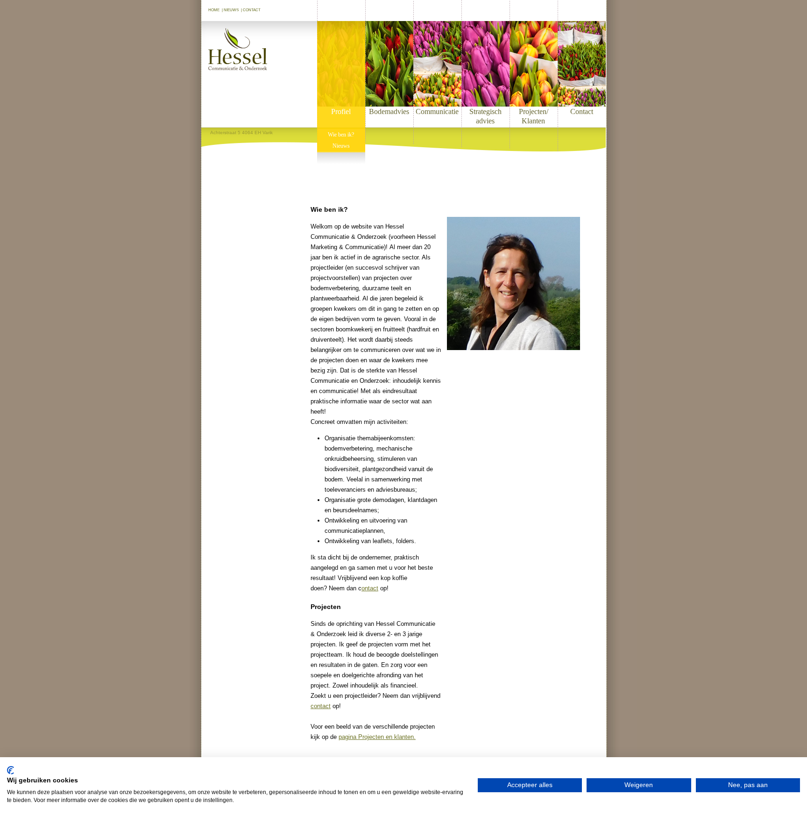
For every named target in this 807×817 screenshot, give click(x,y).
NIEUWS (231, 10)
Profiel (341, 111)
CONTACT (252, 10)
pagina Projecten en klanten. (377, 736)
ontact (369, 588)
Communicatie (437, 111)
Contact (581, 111)
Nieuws (341, 146)
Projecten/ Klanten (533, 116)
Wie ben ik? (341, 134)
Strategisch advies (485, 116)
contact (321, 706)
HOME (213, 10)
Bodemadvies (389, 111)
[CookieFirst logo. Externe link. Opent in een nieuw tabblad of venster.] (10, 770)
